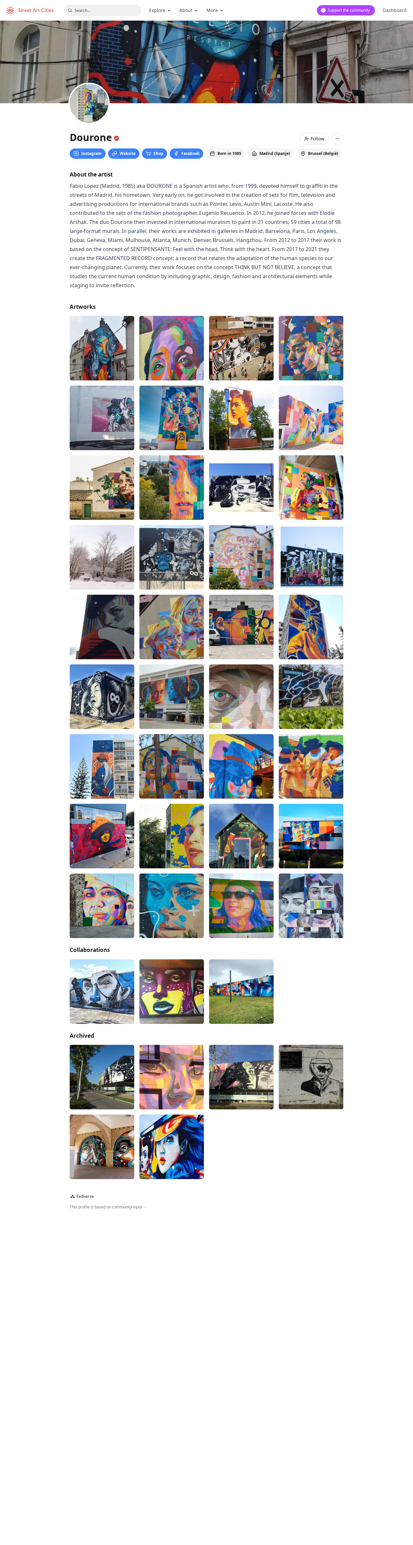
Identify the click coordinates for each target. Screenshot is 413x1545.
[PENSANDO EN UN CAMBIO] (102, 734)
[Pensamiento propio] (241, 525)
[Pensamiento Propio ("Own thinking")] (102, 664)
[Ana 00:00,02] (311, 525)
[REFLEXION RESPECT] (102, 455)
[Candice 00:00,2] (311, 1013)
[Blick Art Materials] (171, 1098)
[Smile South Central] (102, 1098)
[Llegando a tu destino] (102, 873)
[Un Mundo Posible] (171, 1013)
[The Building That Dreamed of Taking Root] (241, 943)
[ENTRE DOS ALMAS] (102, 1254)
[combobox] (102, 10)
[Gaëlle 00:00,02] (102, 1013)
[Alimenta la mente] (241, 455)
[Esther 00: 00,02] (102, 594)
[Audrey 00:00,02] (241, 804)
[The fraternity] (311, 734)
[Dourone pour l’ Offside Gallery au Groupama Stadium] (311, 594)
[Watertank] (171, 594)
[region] (206, 1386)
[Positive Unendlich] (171, 1254)
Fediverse (82, 1303)
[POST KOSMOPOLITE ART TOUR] (102, 525)
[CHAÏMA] (171, 525)
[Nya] (241, 664)
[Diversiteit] (102, 1184)
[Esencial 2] (171, 455)
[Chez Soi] (171, 943)
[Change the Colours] (102, 943)
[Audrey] (311, 455)
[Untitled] (241, 594)
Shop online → (327, 306)
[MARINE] (171, 873)
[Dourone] (311, 873)
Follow (317, 139)
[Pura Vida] (311, 804)
